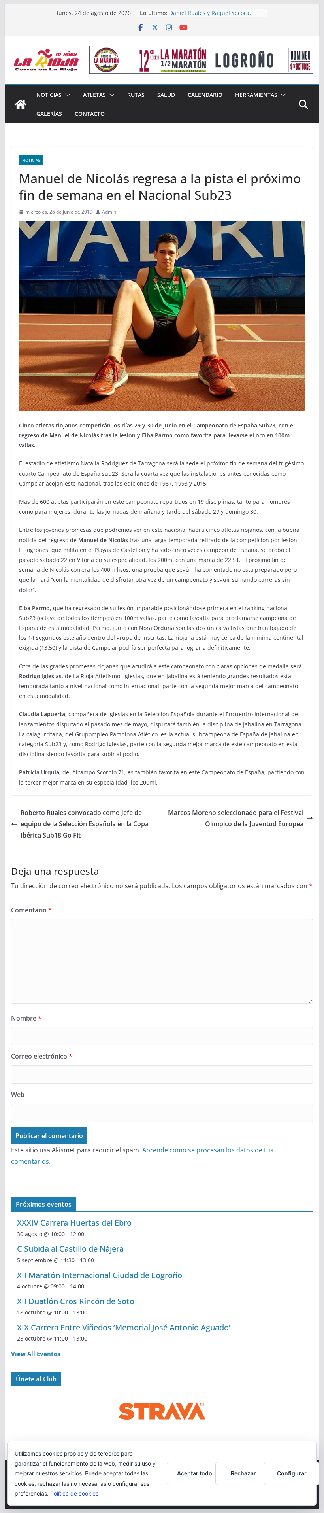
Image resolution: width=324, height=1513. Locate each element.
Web (17, 1094)
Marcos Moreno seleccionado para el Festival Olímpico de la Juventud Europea (235, 818)
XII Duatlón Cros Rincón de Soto (75, 1301)
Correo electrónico (41, 1056)
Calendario (205, 94)
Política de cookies (74, 1493)
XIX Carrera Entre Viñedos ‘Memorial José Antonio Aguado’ (123, 1327)
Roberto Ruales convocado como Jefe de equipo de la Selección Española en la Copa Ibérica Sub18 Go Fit (85, 824)
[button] (66, 94)
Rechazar (243, 1473)
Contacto (90, 113)
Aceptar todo (194, 1473)
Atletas (94, 94)
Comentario (31, 910)
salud (166, 94)
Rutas (136, 94)
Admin (109, 211)
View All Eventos (35, 1354)
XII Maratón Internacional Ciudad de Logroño (99, 1275)
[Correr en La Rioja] (20, 104)
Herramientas (256, 94)
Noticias (49, 94)
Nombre (26, 1018)
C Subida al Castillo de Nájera (70, 1248)
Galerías (49, 113)
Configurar (292, 1473)
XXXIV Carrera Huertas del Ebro (74, 1222)
